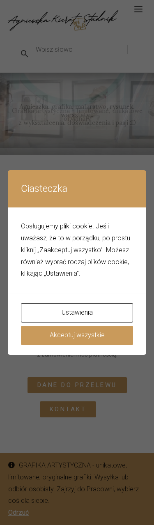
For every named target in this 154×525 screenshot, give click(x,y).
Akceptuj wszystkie (77, 335)
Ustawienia (77, 312)
